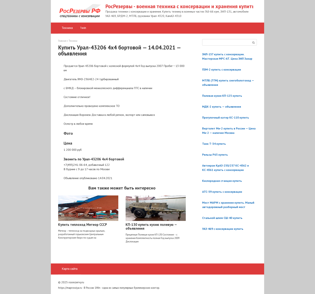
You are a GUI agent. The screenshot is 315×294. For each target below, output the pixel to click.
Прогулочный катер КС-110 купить (225, 117)
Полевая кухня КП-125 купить (222, 95)
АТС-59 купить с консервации (222, 191)
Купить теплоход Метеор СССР (82, 224)
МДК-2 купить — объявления (221, 106)
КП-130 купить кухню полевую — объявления (151, 226)
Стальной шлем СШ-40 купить (222, 218)
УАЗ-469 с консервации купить (222, 229)
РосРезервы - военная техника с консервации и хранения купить (179, 6)
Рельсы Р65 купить (215, 154)
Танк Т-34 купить (214, 143)
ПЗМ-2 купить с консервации (221, 69)
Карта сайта (69, 269)
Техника (67, 28)
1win (83, 28)
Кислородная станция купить (222, 181)
